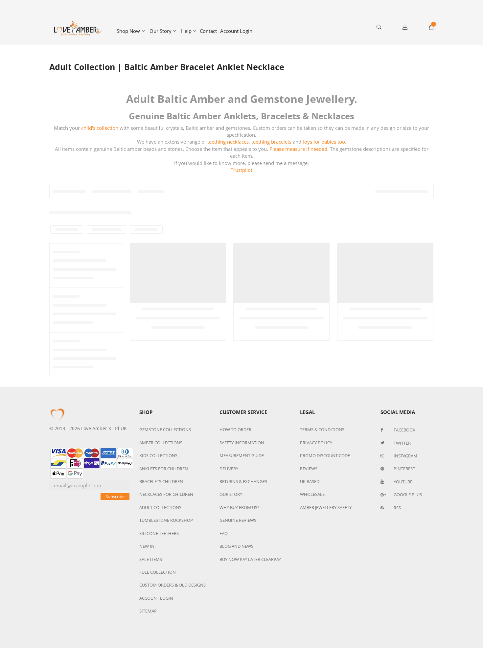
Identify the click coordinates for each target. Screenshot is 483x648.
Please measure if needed (298, 149)
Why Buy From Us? (239, 507)
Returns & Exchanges (243, 481)
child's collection (99, 128)
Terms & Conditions (322, 429)
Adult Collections (160, 507)
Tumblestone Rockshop (166, 520)
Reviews (308, 468)
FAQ (223, 533)
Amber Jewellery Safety (326, 507)
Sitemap (148, 610)
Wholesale (312, 494)
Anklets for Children (163, 468)
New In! (147, 546)
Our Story (161, 31)
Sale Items (150, 559)
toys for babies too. (324, 141)
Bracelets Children (161, 481)
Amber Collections (160, 442)
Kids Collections (158, 455)
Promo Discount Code (325, 455)
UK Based (309, 481)
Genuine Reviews (237, 520)
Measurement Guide (241, 455)
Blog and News (236, 546)
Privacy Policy (316, 442)
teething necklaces (228, 141)
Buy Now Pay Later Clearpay (250, 559)
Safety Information (241, 442)
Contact (208, 31)
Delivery (228, 468)
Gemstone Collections (165, 429)
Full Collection (157, 572)
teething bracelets (271, 141)
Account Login (236, 31)
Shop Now (128, 31)
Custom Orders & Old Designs (172, 585)
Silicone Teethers (159, 533)
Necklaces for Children (166, 494)
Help (186, 31)
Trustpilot (241, 170)
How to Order (235, 429)
